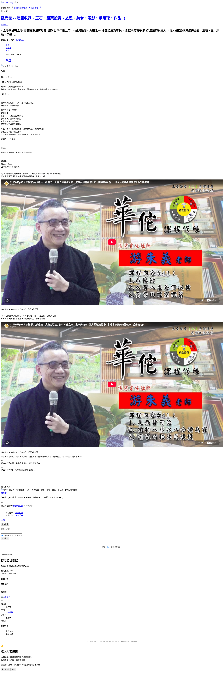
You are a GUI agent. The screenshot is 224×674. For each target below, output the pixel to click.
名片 (7, 51)
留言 (21, 506)
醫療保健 (19, 513)
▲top (3, 520)
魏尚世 (4, 493)
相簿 (7, 45)
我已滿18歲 (6, 669)
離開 (13, 669)
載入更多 (5, 524)
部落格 (8, 48)
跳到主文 (4, 25)
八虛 (8, 60)
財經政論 (20, 40)
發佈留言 (5, 538)
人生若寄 (19, 515)
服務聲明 (134, 641)
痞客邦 (16, 506)
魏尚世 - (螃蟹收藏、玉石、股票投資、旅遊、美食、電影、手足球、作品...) (63, 18)
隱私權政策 (125, 641)
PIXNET (94, 641)
